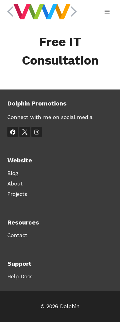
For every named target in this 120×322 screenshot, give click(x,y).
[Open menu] (107, 11)
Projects (17, 194)
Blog (12, 173)
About (15, 184)
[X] (24, 132)
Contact (17, 235)
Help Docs (20, 276)
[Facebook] (12, 132)
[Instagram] (36, 132)
